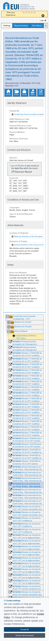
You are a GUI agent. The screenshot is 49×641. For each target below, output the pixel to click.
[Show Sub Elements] (8, 322)
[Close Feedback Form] (43, 15)
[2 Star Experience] (26, 12)
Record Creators (21, 25)
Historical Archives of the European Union (30, 236)
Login (42, 20)
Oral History (37, 25)
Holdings (6, 25)
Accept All (24, 629)
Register (21, 165)
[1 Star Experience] (24, 12)
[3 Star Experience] (29, 12)
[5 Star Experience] (35, 12)
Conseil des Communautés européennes (30, 114)
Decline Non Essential (25, 635)
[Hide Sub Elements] (7, 317)
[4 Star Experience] (32, 12)
